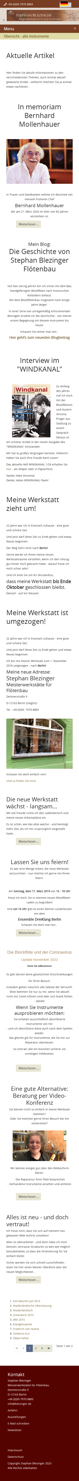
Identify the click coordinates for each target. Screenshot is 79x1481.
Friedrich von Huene (26, 1329)
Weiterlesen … (28, 224)
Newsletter (15, 1430)
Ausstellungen (17, 1417)
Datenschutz (16, 1457)
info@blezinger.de (19, 1404)
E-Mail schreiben (18, 1423)
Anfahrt (12, 1410)
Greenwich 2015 (23, 1315)
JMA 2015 (19, 1319)
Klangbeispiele (22, 1324)
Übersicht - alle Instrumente (26, 36)
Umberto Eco (21, 1333)
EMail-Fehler (21, 1338)
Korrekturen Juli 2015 (26, 1301)
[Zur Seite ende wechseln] (48, 1348)
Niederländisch (23, 1310)
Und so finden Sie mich (21, 781)
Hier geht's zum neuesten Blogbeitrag (39, 337)
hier (9, 469)
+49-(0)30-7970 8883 (20, 4)
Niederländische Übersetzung (32, 1305)
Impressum (15, 1450)
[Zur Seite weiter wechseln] (42, 1348)
